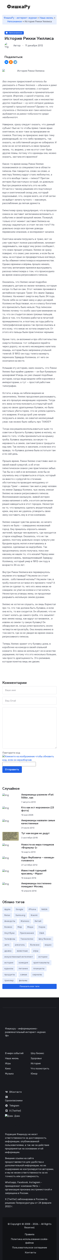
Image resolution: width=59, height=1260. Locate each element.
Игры (8, 1063)
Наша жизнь (46, 17)
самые (23, 974)
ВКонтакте (15, 1092)
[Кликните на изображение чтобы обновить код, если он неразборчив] (29, 758)
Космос (8, 927)
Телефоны (9, 939)
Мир (20, 927)
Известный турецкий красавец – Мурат (33, 872)
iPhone (32, 909)
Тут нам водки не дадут (35, 833)
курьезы (8, 968)
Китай (38, 921)
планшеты (39, 968)
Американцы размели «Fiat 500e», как (37, 796)
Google (19, 909)
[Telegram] (15, 62)
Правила (29, 1234)
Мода (30, 927)
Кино (8, 1068)
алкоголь (20, 945)
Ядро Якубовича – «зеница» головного (37, 859)
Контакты (30, 1252)
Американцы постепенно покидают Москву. (36, 885)
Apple (7, 909)
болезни (34, 945)
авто (6, 945)
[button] (55, 7)
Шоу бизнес (45, 939)
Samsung (20, 915)
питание (23, 968)
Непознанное (14, 21)
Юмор (34, 1073)
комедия (23, 962)
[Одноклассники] (11, 62)
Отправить (12, 769)
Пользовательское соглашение (29, 1247)
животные (22, 951)
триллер (9, 980)
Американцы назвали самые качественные (38, 822)
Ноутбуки (9, 933)
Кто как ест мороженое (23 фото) (37, 809)
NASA (44, 909)
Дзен (17, 1116)
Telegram (14, 1105)
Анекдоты (9, 921)
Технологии (27, 939)
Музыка (9, 1073)
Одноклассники (13, 1100)
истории (43, 957)
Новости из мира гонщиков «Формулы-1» (37, 846)
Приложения (27, 933)
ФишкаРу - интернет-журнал (20, 17)
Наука (42, 927)
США (41, 933)
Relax (7, 915)
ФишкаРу (18, 7)
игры (35, 951)
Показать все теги (29, 986)
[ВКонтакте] (6, 62)
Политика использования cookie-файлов (29, 1241)
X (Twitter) (15, 1110)
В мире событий (14, 1053)
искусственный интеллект (18, 957)
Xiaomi (34, 915)
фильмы (23, 980)
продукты (9, 974)
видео (48, 945)
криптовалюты (41, 962)
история (8, 962)
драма (7, 951)
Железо (25, 921)
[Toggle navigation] (45, 7)
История (36, 1063)
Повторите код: (11, 752)
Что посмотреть (40, 1068)
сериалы (37, 974)
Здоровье (36, 1058)
